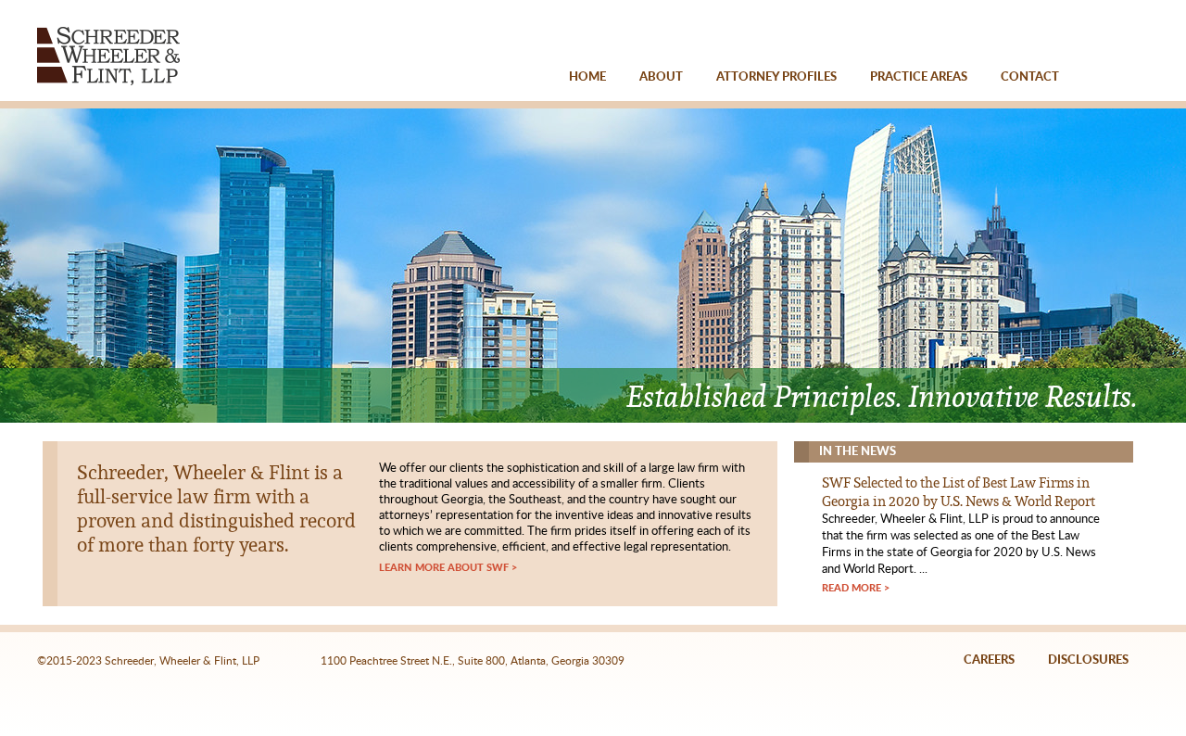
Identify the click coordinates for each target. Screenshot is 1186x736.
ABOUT (661, 77)
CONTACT (1030, 77)
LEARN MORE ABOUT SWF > (448, 568)
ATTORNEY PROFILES (776, 77)
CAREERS (989, 660)
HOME (587, 77)
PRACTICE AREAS (918, 77)
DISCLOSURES (1088, 660)
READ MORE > (856, 588)
